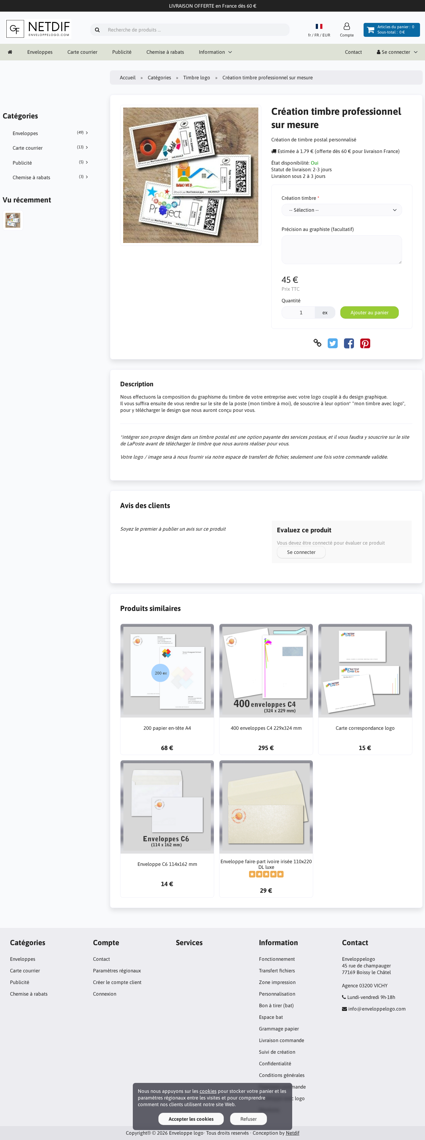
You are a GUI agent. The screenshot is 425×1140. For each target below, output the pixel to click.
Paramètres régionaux (117, 970)
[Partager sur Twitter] (333, 343)
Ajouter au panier (369, 312)
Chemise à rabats (165, 52)
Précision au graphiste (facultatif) (318, 229)
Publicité (121, 52)
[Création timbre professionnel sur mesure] (13, 221)
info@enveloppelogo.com (377, 1009)
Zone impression (277, 982)
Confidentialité (275, 1063)
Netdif (292, 1133)
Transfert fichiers (277, 970)
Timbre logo (196, 77)
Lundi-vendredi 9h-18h (371, 997)
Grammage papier (279, 1028)
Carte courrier (82, 52)
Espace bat (271, 1017)
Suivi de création (277, 1052)
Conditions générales (281, 1075)
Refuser (248, 1119)
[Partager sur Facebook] (349, 343)
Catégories (159, 77)
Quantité (291, 300)
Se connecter (301, 552)
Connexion (104, 994)
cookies (208, 1091)
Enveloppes (39, 52)
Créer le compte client (117, 982)
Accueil (127, 77)
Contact (353, 52)
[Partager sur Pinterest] (365, 343)
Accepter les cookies (191, 1119)
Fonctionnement (277, 959)
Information (212, 52)
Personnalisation (277, 994)
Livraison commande (281, 1040)
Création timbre (299, 198)
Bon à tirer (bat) (276, 1005)
